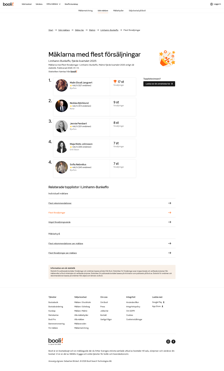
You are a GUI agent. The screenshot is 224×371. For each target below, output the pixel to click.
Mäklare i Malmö (80, 311)
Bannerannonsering (56, 324)
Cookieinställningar (134, 319)
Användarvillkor (132, 302)
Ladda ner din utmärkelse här (158, 84)
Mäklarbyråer (118, 10)
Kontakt (103, 315)
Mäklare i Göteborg (82, 306)
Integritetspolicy (133, 306)
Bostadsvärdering (55, 306)
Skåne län (79, 30)
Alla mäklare (79, 319)
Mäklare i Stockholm (82, 302)
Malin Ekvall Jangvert (81, 82)
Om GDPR (130, 311)
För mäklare (53, 328)
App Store (156, 306)
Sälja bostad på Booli (137, 10)
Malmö (92, 30)
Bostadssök (53, 302)
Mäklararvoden (80, 324)
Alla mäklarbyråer (81, 315)
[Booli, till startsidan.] (8, 4)
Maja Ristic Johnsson (81, 143)
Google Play (157, 302)
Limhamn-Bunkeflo (109, 30)
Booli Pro (52, 319)
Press (102, 306)
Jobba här (104, 311)
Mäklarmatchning (85, 10)
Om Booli (104, 302)
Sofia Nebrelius (78, 164)
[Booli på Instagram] (168, 342)
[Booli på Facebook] (173, 342)
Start (50, 30)
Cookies (129, 315)
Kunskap (51, 311)
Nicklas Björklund (79, 103)
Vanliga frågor (106, 319)
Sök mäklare (103, 10)
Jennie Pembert (78, 123)
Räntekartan (53, 315)
